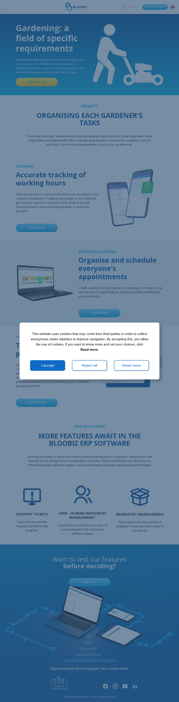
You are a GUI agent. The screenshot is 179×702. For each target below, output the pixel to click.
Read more (89, 349)
